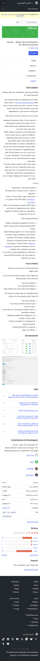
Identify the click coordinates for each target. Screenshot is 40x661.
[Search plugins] (17, 22)
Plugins (16, 589)
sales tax (13, 512)
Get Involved (14, 598)
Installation (32, 71)
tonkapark (30, 468)
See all (4, 555)
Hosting (35, 589)
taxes (4, 512)
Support (33, 81)
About (36, 582)
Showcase (15, 582)
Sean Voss (34, 48)
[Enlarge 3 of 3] (35, 358)
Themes (16, 585)
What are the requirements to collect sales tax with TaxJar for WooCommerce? (23, 396)
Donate (15, 605)
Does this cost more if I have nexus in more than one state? (27, 417)
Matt (35, 619)
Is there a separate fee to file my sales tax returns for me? (27, 432)
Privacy (35, 592)
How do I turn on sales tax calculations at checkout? (28, 403)
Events (16, 602)
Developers (34, 605)
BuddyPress (32, 625)
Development (31, 76)
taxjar (32, 462)
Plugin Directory (33, 9)
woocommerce (7, 516)
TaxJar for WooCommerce (24, 103)
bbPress (34, 622)
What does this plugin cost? (28, 411)
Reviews (33, 66)
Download (33, 53)
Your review (34, 555)
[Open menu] (3, 3)
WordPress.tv (32, 609)
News (36, 585)
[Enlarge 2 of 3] (17, 341)
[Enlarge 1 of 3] (35, 341)
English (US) (6, 508)
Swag (16, 609)
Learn (36, 598)
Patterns (16, 592)
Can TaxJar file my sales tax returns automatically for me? (27, 424)
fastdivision (30, 475)
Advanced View (32, 522)
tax (8, 512)
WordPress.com (31, 615)
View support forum (31, 570)
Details (33, 61)
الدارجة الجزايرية (28, 634)
